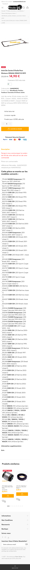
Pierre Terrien (18, 556)
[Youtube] (8, 538)
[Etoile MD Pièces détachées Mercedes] (15, 8)
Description (5, 149)
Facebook (5, 4)
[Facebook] (3, 537)
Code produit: (5, 88)
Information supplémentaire (11, 446)
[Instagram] (5, 537)
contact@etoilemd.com (19, 1)
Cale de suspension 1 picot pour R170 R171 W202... (21, 487)
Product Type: (5, 90)
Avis (3, 450)
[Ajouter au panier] (8, 496)
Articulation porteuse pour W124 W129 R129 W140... (7, 487)
